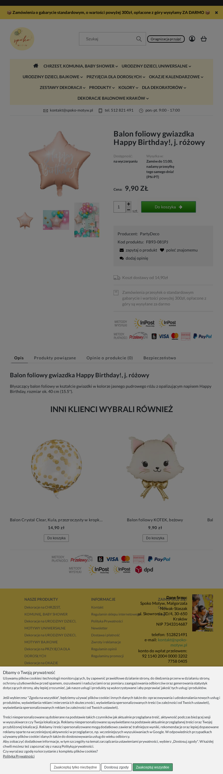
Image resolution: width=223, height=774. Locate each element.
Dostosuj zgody (116, 767)
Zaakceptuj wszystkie (152, 767)
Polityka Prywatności (19, 756)
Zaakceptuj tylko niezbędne (75, 767)
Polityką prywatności (77, 746)
